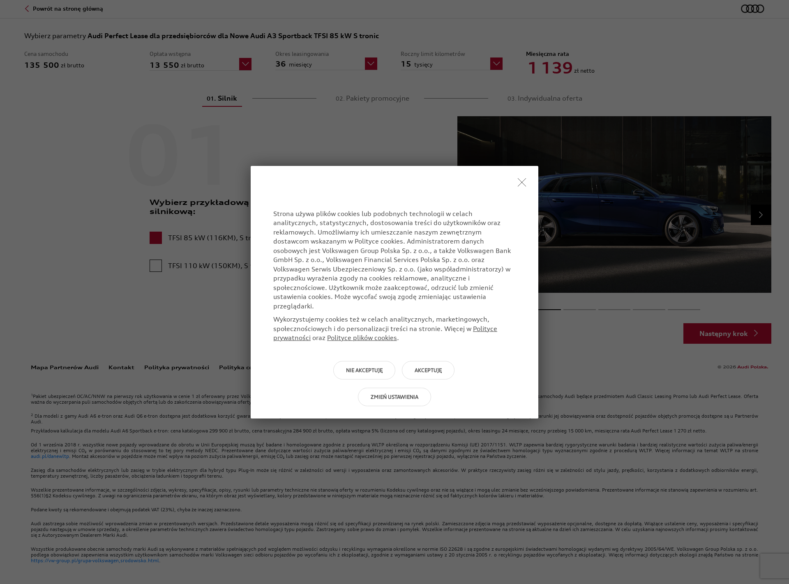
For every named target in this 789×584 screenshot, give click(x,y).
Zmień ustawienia (394, 397)
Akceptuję (428, 370)
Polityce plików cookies (362, 337)
